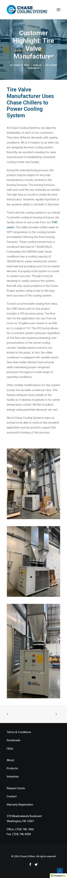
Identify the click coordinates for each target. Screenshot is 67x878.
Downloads (13, 740)
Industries (13, 776)
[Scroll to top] (60, 870)
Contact (12, 796)
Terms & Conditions (19, 732)
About (10, 760)
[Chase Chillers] (27, 9)
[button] (58, 9)
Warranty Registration (20, 804)
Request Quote (16, 788)
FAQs (10, 748)
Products (12, 768)
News (39, 65)
